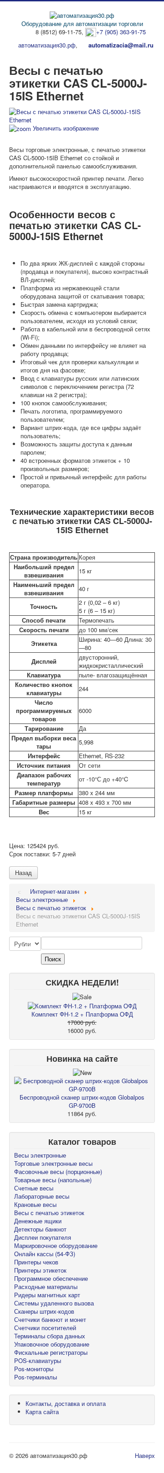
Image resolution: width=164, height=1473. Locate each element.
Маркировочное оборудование (55, 1245)
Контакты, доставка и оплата (66, 1403)
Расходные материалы (45, 1286)
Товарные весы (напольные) (53, 1179)
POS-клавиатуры (37, 1360)
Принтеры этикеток (40, 1270)
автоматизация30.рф (47, 45)
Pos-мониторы (33, 1368)
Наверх (145, 1455)
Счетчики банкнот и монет (50, 1319)
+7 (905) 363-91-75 (121, 31)
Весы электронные (40, 1155)
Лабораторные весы (41, 1196)
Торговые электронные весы (53, 1163)
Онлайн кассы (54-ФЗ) (44, 1253)
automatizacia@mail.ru (121, 45)
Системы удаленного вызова (54, 1303)
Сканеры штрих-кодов (44, 1311)
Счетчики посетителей (45, 1327)
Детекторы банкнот (40, 1229)
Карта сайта (42, 1411)
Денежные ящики (38, 1220)
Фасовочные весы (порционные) (58, 1171)
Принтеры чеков (36, 1262)
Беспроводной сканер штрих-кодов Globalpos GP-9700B (82, 1101)
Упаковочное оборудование (51, 1344)
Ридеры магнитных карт (47, 1294)
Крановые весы (35, 1204)
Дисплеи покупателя (42, 1237)
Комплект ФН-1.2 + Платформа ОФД (82, 1014)
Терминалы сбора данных (49, 1335)
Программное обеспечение (51, 1278)
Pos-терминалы (35, 1377)
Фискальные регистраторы (50, 1352)
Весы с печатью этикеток (49, 1212)
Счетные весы (33, 1188)
